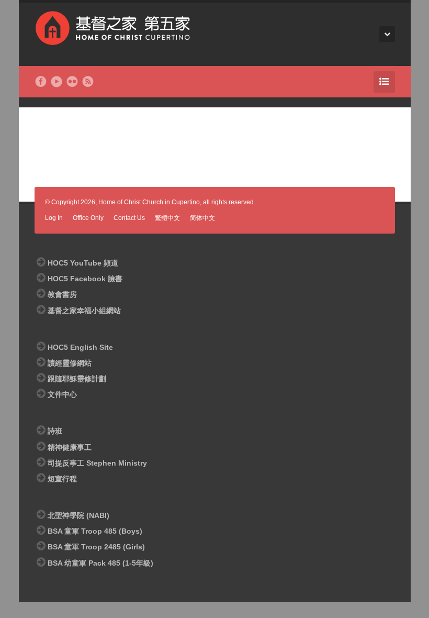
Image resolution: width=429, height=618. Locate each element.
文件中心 (62, 394)
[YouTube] (56, 81)
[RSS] (88, 81)
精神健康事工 (70, 447)
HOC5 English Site (80, 347)
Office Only (88, 218)
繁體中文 (167, 218)
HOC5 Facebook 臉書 (85, 278)
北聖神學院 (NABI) (78, 515)
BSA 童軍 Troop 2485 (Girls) (96, 547)
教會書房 (62, 294)
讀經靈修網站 (70, 363)
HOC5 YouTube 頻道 (83, 263)
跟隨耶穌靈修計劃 (77, 378)
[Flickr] (72, 81)
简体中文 (202, 218)
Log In (54, 218)
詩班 (55, 431)
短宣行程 (62, 478)
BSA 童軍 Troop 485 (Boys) (95, 531)
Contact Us (129, 218)
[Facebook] (41, 81)
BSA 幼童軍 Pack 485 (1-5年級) (100, 563)
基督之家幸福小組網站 (84, 310)
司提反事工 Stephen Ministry (97, 463)
